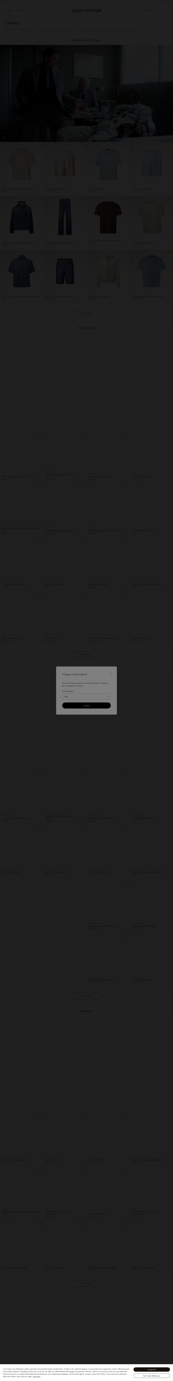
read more (36, 1376)
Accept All (152, 1369)
